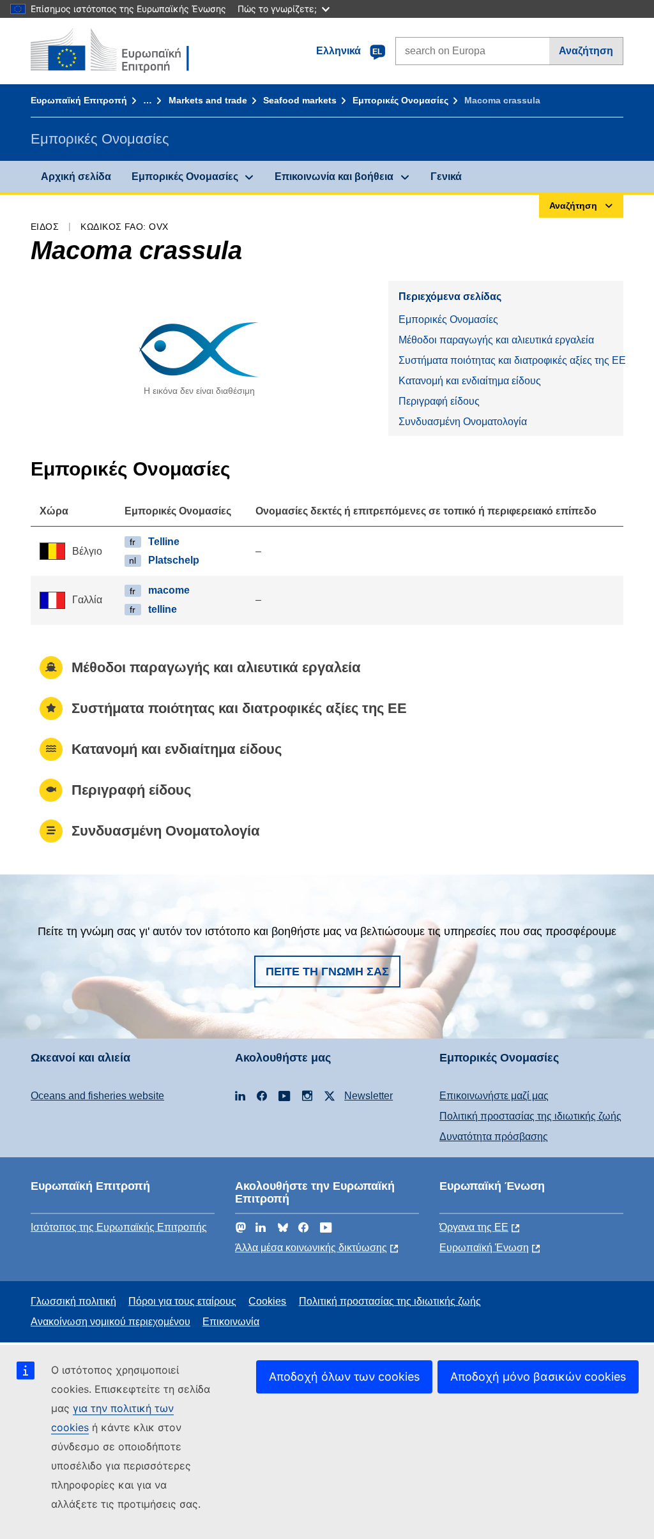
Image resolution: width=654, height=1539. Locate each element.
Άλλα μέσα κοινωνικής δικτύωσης (311, 1247)
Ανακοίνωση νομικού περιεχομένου (110, 1321)
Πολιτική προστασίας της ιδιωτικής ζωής (530, 1116)
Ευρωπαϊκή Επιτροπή (79, 100)
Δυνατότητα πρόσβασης (493, 1136)
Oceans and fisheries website (97, 1095)
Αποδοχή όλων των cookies (344, 1376)
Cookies (267, 1301)
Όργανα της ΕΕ (473, 1227)
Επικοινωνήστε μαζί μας (494, 1095)
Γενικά (446, 176)
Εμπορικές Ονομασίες (400, 100)
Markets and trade (208, 100)
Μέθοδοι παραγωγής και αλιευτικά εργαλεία (496, 339)
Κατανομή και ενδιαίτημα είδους (470, 380)
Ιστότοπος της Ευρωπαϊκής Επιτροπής (119, 1227)
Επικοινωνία (230, 1321)
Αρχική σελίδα (76, 176)
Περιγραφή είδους (439, 401)
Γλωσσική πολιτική (73, 1301)
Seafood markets (300, 100)
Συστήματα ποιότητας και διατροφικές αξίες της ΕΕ (511, 360)
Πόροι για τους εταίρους (182, 1301)
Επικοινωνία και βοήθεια (334, 176)
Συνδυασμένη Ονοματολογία (463, 421)
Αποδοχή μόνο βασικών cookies (538, 1376)
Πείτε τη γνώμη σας (327, 971)
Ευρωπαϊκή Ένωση (484, 1247)
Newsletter (368, 1095)
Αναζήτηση (586, 50)
